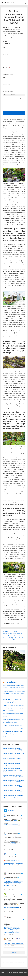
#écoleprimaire (7, 929)
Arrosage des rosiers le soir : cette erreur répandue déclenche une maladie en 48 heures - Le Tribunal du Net (13, 687)
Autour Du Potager (11, 894)
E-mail (5, 61)
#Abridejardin (6, 864)
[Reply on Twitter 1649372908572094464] (4, 890)
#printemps (12, 885)
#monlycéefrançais (16, 928)
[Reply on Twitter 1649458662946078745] (4, 829)
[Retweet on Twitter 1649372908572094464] (7, 890)
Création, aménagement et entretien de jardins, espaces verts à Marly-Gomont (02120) (12, 770)
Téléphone (6, 67)
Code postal (7, 84)
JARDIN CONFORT (7, 2)
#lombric (9, 883)
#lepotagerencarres (7, 881)
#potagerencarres (15, 881)
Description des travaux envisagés (13, 98)
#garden (5, 863)
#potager (10, 882)
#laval (5, 824)
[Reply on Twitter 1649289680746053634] (4, 949)
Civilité (5, 41)
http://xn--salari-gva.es (12, 821)
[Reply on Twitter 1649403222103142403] (4, 869)
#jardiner (21, 881)
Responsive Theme (23, 972)
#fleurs (9, 943)
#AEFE (9, 928)
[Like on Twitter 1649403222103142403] (9, 869)
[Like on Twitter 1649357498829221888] (9, 912)
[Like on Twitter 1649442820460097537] (9, 850)
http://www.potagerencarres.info (10, 878)
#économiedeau (15, 907)
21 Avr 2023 (18, 815)
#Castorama (14, 864)
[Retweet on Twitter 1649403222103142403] (7, 869)
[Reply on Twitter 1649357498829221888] (4, 912)
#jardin (8, 863)
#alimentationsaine (16, 932)
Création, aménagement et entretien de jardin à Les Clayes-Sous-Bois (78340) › (18, 635)
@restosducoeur (7, 820)
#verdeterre (14, 883)
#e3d (22, 931)
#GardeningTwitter (14, 943)
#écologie (6, 907)
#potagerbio (14, 882)
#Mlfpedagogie (18, 931)
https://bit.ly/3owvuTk (15, 860)
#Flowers (5, 943)
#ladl (11, 929)
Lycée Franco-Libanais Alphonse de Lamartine (15, 917)
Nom (5, 47)
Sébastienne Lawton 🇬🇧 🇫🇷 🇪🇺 (13, 938)
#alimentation (6, 885)
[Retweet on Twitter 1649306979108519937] (7, 935)
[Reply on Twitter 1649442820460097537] (4, 850)
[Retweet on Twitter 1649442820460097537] (7, 850)
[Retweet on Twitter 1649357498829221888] (7, 912)
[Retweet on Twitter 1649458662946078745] (7, 829)
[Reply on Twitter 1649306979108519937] (4, 935)
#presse (5, 843)
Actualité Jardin (11, 682)
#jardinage (15, 824)
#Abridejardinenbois (19, 863)
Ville (4, 77)
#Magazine (15, 836)
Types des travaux (8, 91)
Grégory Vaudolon (11, 815)
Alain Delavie (9, 833)
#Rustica (20, 836)
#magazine (9, 843)
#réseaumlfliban (15, 929)
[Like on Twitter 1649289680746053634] (10, 949)
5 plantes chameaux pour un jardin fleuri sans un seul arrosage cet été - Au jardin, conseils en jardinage (13, 715)
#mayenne (15, 820)
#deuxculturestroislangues (9, 931)
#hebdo (13, 843)
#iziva (10, 864)
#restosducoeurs (9, 824)
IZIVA (8, 854)
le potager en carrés (11, 873)
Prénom (5, 54)
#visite (20, 883)
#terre (18, 883)
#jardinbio (22, 843)
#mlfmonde (6, 928)
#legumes (19, 882)
